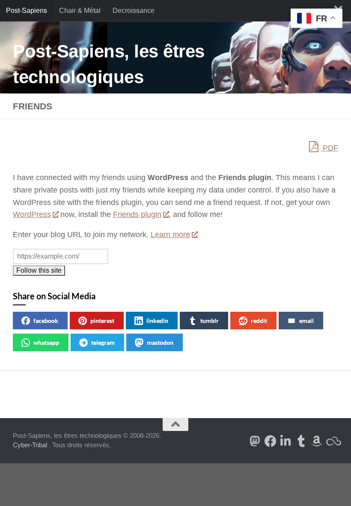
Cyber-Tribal (30, 445)
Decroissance (134, 10)
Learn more (170, 234)
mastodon (160, 342)
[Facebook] (271, 441)
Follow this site (39, 270)
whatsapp (46, 342)
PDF (329, 148)
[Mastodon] (255, 441)
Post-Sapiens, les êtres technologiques (109, 64)
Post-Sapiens (26, 10)
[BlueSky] (332, 441)
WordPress (32, 214)
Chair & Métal (80, 10)
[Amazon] (317, 441)
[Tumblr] (301, 441)
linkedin (157, 320)
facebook (45, 320)
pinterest (102, 320)
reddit (259, 320)
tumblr (209, 320)
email (306, 320)
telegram (103, 342)
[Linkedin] (286, 441)
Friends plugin (137, 214)
